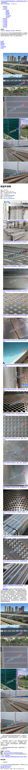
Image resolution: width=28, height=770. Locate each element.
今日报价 (5, 24)
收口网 (7, 14)
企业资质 (5, 22)
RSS (1, 766)
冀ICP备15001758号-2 (5, 767)
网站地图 (5, 766)
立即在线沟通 (11, 195)
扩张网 (7, 10)
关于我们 (5, 7)
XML (26, 764)
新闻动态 (5, 18)
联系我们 (5, 26)
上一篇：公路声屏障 (5, 755)
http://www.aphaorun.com (9, 198)
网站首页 (5, 6)
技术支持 (5, 20)
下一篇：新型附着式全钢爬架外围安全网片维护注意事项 (14, 756)
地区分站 (9, 766)
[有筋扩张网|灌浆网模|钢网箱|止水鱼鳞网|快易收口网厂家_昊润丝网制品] (14, 2)
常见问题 (5, 21)
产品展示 (5, 9)
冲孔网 (7, 17)
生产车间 (5, 25)
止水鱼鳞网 (8, 15)
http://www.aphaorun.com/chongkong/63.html (13, 752)
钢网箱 (7, 11)
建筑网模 (8, 13)
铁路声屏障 (5, 589)
